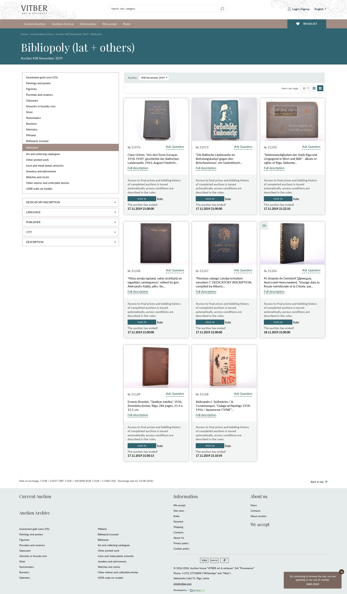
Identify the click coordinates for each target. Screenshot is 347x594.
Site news (179, 510)
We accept (179, 505)
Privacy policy (181, 543)
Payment (178, 521)
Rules (126, 24)
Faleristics (31, 129)
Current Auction (35, 496)
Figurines (31, 89)
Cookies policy (181, 548)
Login (295, 9)
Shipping (178, 527)
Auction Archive (34, 513)
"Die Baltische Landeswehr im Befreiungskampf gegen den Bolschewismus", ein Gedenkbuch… (219, 159)
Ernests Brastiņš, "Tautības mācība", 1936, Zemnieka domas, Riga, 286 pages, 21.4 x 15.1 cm (155, 406)
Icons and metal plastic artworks (44, 165)
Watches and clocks (37, 177)
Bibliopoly (32, 147)
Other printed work (37, 160)
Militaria (31, 135)
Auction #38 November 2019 (72, 34)
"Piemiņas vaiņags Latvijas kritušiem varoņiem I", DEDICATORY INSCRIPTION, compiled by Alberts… (224, 282)
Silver (29, 112)
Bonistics (31, 123)
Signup (305, 9)
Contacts (178, 532)
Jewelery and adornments (41, 171)
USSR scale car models (39, 188)
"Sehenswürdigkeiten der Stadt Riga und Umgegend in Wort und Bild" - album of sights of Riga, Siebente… (290, 159)
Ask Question (175, 147)
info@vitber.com (183, 584)
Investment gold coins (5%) (42, 77)
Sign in (142, 198)
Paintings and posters (38, 83)
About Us (179, 537)
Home (24, 34)
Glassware (32, 100)
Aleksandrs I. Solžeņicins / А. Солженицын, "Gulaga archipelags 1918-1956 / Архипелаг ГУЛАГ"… (223, 406)
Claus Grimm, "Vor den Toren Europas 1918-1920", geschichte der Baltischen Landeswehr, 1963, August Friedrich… (153, 159)
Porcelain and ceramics (39, 94)
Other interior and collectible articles (47, 183)
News (253, 505)
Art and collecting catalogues (43, 154)
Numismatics (33, 118)
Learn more (313, 583)
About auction (258, 516)
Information (186, 496)
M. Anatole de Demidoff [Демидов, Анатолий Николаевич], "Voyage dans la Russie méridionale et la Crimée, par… (291, 282)
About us (258, 496)
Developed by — (181, 589)
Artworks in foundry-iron (40, 106)
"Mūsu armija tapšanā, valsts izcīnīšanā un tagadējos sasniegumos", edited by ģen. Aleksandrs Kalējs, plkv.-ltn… (155, 282)
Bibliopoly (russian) (37, 141)
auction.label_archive (41, 34)
